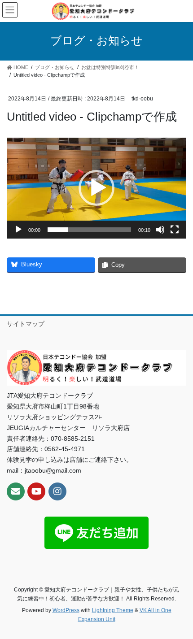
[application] (96, 188)
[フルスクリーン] (174, 229)
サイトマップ (25, 323)
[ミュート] (160, 229)
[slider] (89, 229)
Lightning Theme (112, 610)
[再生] (18, 229)
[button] (96, 188)
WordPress (66, 610)
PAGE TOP (179, 612)
